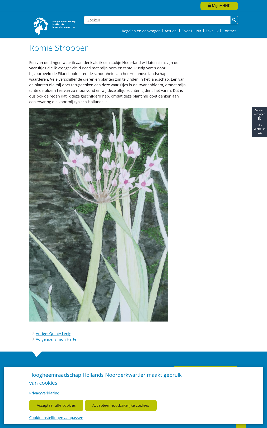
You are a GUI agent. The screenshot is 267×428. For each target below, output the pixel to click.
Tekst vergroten (259, 126)
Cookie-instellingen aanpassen (56, 417)
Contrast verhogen (259, 112)
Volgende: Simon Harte (56, 339)
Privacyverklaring (44, 392)
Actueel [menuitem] (171, 30)
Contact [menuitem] (229, 30)
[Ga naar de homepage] (55, 26)
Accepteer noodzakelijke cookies (120, 405)
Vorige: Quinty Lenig (53, 333)
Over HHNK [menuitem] (191, 30)
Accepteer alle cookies (56, 405)
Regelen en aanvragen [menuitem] (141, 30)
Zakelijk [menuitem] (212, 30)
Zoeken (234, 20)
